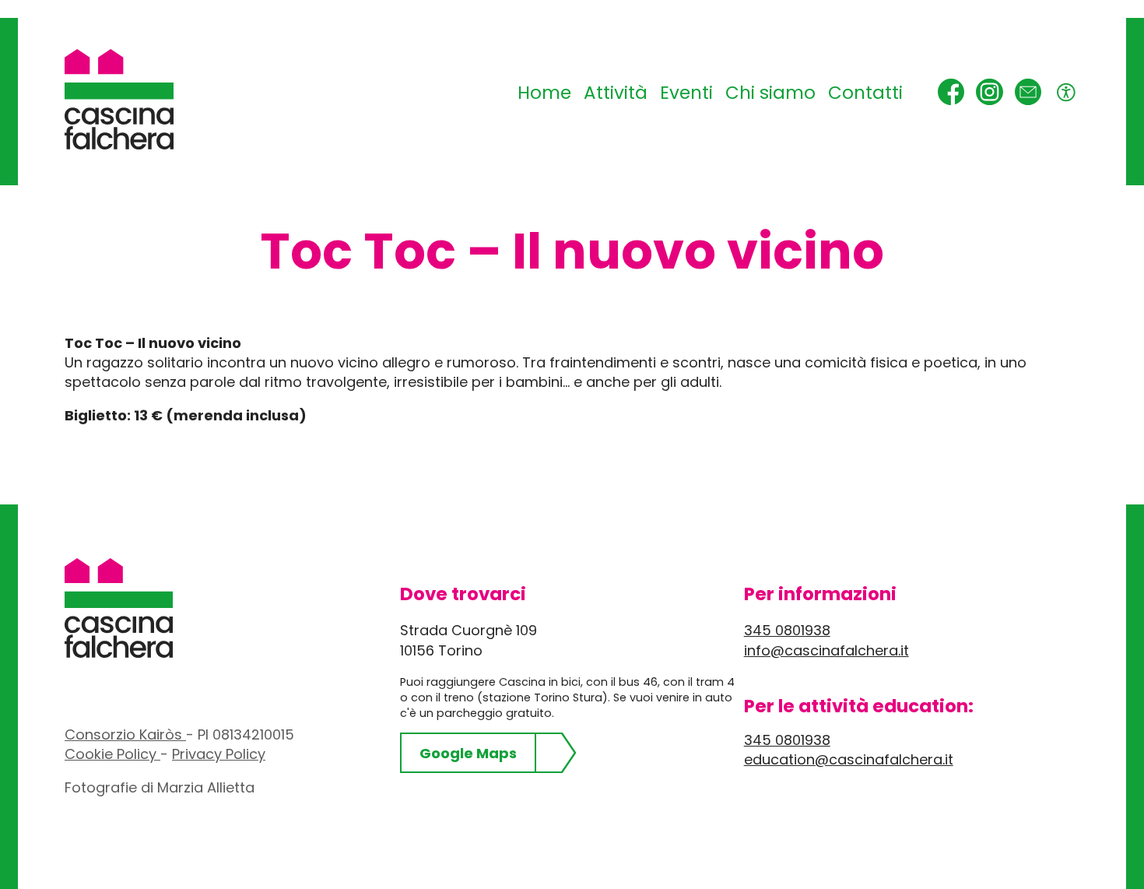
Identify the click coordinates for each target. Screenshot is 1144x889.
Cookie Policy (112, 754)
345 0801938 (787, 630)
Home (544, 92)
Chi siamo (770, 92)
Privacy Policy (218, 754)
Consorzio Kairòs (125, 734)
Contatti (865, 92)
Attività (615, 92)
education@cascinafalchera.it (848, 759)
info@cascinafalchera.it (826, 650)
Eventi (686, 92)
